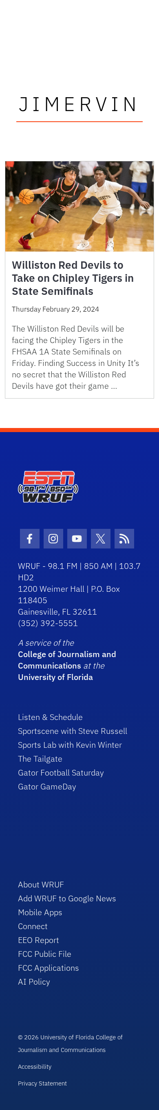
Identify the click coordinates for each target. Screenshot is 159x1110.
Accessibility (34, 1066)
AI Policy (34, 981)
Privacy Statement (42, 1083)
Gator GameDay (47, 786)
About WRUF (41, 884)
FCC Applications (48, 967)
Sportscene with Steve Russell (72, 730)
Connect (33, 926)
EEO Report (38, 939)
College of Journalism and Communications (67, 660)
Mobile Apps (40, 912)
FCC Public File (44, 953)
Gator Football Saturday (61, 772)
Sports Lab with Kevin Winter (70, 744)
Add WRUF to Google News (67, 898)
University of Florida (55, 676)
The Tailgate (40, 758)
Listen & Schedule (50, 716)
